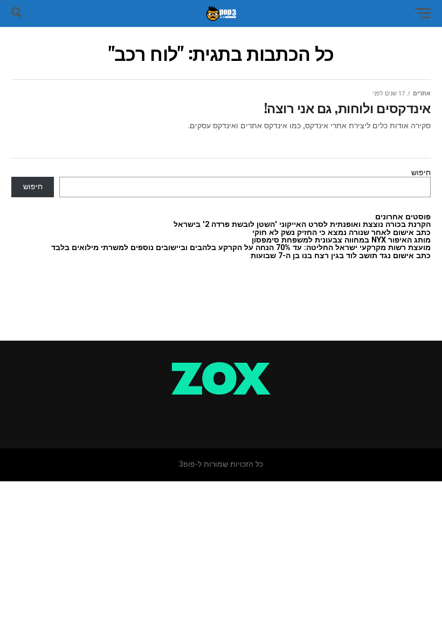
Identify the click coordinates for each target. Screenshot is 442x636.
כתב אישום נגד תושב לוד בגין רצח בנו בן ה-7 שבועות (341, 255)
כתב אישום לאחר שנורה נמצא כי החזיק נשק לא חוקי (341, 232)
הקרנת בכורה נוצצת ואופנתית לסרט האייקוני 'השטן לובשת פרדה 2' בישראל (302, 224)
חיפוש (421, 172)
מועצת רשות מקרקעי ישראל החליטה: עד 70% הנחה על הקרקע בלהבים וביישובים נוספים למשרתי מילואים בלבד (241, 247)
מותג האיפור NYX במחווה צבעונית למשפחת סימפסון (341, 240)
